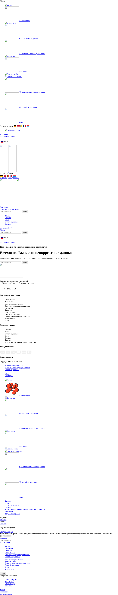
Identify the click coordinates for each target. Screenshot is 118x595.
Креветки (8, 586)
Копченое (8, 551)
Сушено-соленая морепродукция (17, 563)
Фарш (7, 567)
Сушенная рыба (11, 580)
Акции (7, 546)
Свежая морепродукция (14, 559)
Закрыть (3, 520)
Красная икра (10, 553)
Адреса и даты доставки (9, 178)
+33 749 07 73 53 (9, 289)
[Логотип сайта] (4, 172)
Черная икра (9, 569)
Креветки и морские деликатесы (17, 555)
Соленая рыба (10, 561)
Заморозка (9, 548)
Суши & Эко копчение (13, 565)
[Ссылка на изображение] (11, 277)
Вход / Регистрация (12, 514)
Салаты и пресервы (12, 557)
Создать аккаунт (6, 532)
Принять (3, 538)
